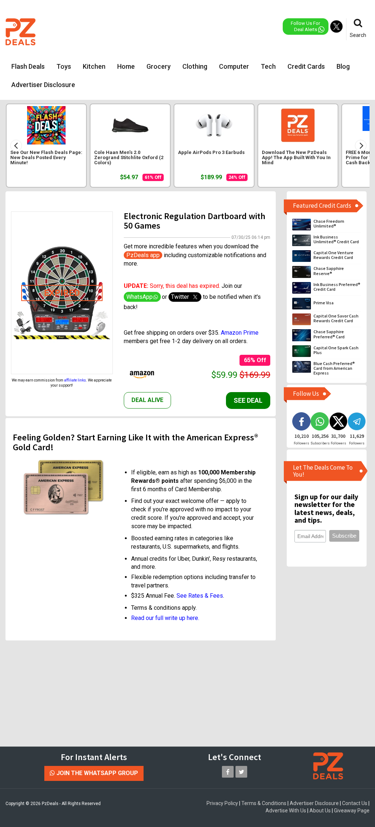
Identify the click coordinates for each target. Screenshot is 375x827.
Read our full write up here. (165, 617)
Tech (268, 66)
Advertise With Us (286, 810)
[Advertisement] (191, 31)
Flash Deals (28, 66)
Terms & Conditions (263, 803)
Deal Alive (147, 399)
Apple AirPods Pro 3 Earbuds (211, 152)
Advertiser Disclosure (43, 85)
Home (126, 66)
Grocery (158, 66)
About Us (320, 810)
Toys (63, 66)
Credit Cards (306, 66)
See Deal (248, 400)
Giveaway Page (352, 810)
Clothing (194, 66)
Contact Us (354, 803)
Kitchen (94, 66)
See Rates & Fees (200, 595)
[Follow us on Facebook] (228, 772)
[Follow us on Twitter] (241, 772)
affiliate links (75, 380)
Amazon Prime (240, 332)
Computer (234, 66)
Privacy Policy (222, 803)
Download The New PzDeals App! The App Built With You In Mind (296, 157)
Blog (343, 66)
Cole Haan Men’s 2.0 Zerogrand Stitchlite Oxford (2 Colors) (128, 157)
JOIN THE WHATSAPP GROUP (96, 773)
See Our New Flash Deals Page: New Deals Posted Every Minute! (46, 157)
